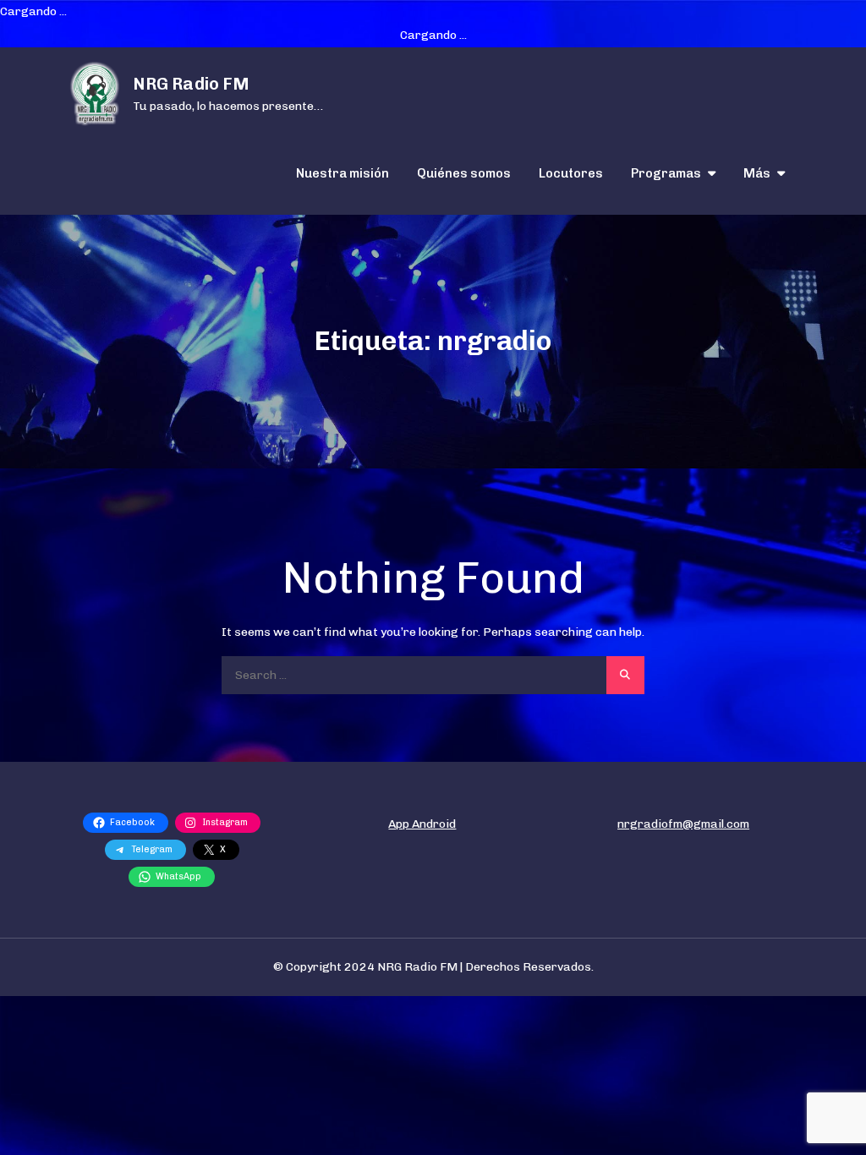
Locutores (571, 173)
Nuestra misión (342, 173)
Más (756, 173)
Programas (666, 173)
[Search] (625, 675)
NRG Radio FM (191, 84)
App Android (422, 824)
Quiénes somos (464, 173)
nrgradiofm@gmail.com (683, 824)
